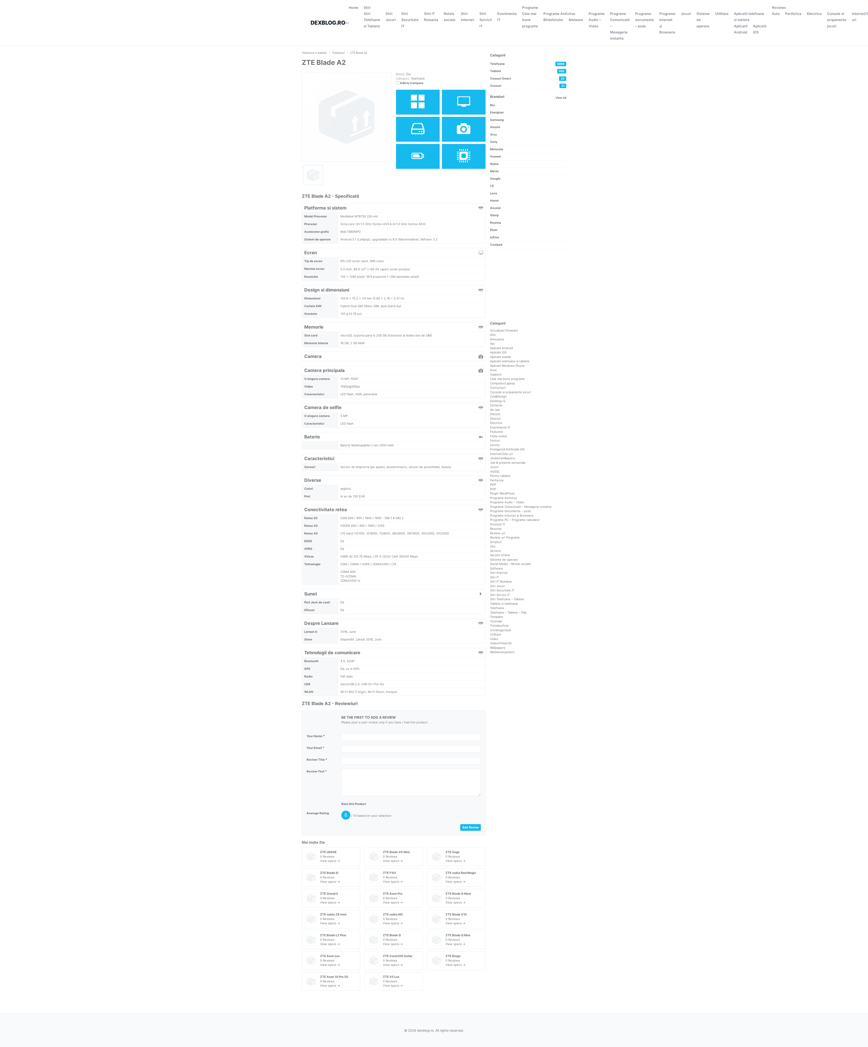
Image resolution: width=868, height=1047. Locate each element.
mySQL (495, 471)
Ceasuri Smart (527, 78)
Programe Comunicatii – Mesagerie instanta (520, 506)
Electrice (814, 14)
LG (492, 186)
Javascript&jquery (502, 458)
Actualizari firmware (504, 330)
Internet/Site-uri (501, 454)
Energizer (497, 112)
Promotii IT (497, 524)
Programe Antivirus (559, 14)
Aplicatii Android (501, 348)
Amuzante (497, 339)
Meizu (494, 171)
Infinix (494, 237)
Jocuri (686, 14)
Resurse (496, 528)
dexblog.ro (328, 22)
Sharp (494, 215)
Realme (495, 222)
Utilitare (722, 14)
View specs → (330, 861)
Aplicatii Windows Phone (507, 365)
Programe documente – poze (644, 20)
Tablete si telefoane (504, 603)
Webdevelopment (502, 652)
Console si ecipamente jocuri (837, 20)
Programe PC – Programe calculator (515, 520)
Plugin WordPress (502, 493)
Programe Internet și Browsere (511, 515)
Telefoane (418, 78)
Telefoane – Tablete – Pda (508, 612)
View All (561, 97)
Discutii (495, 414)
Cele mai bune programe (530, 20)
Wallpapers (497, 647)
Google (495, 178)
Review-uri (497, 533)
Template (496, 617)
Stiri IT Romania (501, 581)
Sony (494, 142)
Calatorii (495, 374)
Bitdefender (553, 20)
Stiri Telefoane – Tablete (507, 599)
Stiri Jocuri (497, 586)
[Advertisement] (528, 284)
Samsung (497, 120)
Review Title (317, 759)
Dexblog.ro (497, 401)
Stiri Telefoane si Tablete (372, 20)
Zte (322, 842)
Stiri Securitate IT (410, 20)
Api (492, 343)
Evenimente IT (500, 427)
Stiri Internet (499, 572)
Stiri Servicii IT (485, 20)
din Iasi (495, 410)
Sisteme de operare (504, 559)
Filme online (498, 436)
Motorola (496, 149)
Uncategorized (500, 630)
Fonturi (495, 440)
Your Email (315, 748)
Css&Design (498, 396)
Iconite (495, 445)
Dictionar (496, 405)
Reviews (779, 7)
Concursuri (497, 387)
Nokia (494, 164)
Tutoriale (496, 621)
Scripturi (496, 542)
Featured (496, 431)
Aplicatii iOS (498, 352)
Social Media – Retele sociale (510, 564)
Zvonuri (527, 85)
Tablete (527, 71)
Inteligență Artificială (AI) (507, 449)
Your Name (316, 736)
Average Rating (318, 813)
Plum (493, 230)
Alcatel (495, 208)
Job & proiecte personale (508, 462)
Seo (492, 546)
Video (494, 639)
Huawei (495, 156)
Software (496, 568)
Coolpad (496, 244)
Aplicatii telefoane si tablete (509, 361)
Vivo (493, 134)
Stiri (367, 7)
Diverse (495, 418)
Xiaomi (495, 127)
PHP (493, 484)
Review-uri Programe (505, 537)
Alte (493, 334)
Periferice (793, 14)
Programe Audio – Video (597, 20)
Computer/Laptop (502, 383)
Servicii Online (500, 555)
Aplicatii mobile (500, 357)
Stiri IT (494, 577)
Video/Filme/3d (501, 643)
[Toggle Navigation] (347, 23)
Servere (495, 551)
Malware (576, 20)
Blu (492, 105)
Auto (776, 14)
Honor (494, 200)
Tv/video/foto (499, 625)
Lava (493, 193)
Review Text (317, 771)
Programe (530, 7)
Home (353, 7)
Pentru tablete (500, 476)
